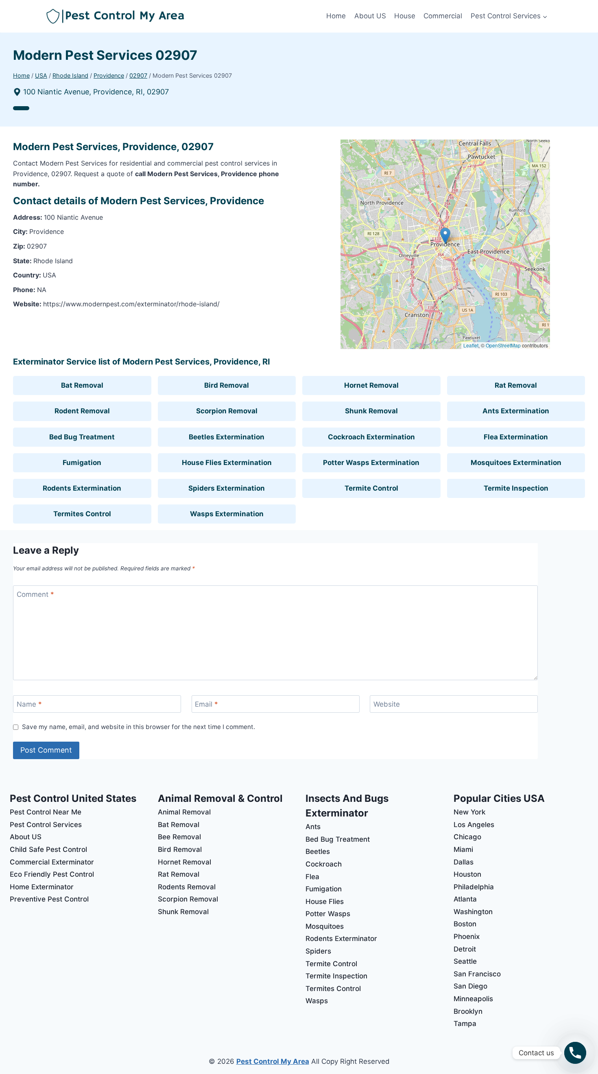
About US (370, 16)
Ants (313, 827)
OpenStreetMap (503, 345)
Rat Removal (516, 385)
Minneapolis (473, 999)
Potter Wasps (328, 914)
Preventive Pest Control (49, 899)
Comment (35, 594)
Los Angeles (474, 825)
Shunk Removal (371, 411)
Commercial (442, 16)
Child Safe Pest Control (48, 849)
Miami (463, 849)
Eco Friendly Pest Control (52, 874)
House (404, 16)
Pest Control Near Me (45, 812)
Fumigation (82, 462)
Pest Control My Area (272, 1061)
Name (29, 704)
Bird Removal (226, 385)
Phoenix (467, 936)
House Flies (325, 901)
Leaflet (470, 345)
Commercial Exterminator (52, 862)
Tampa (465, 1023)
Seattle (465, 961)
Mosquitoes (325, 926)
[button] (445, 235)
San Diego (470, 986)
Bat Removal (82, 385)
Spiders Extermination (226, 488)
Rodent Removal (82, 411)
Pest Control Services (46, 825)
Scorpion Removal (227, 411)
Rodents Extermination (82, 488)
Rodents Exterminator (341, 938)
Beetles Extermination (226, 437)
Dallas (464, 862)
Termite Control (371, 488)
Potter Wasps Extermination (371, 462)
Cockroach (324, 864)
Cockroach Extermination (371, 437)
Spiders (318, 951)
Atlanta (465, 899)
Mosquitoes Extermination (516, 462)
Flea (312, 877)
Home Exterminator (42, 887)
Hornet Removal (371, 385)
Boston (465, 924)
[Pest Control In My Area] (184, 16)
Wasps (317, 1001)
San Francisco (477, 974)
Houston (467, 874)
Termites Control (82, 514)
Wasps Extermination (227, 514)
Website (386, 704)
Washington (473, 912)
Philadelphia (474, 887)
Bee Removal (179, 837)
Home (336, 16)
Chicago (467, 837)
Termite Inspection (516, 488)
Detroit (465, 949)
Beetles (318, 851)
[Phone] (575, 1053)
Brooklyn (468, 1011)
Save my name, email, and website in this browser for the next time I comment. (138, 727)
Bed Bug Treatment (82, 437)
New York (469, 812)
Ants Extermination (515, 411)
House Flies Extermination (227, 462)
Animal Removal (184, 812)
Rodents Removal (187, 887)
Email (206, 704)
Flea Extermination (516, 437)
